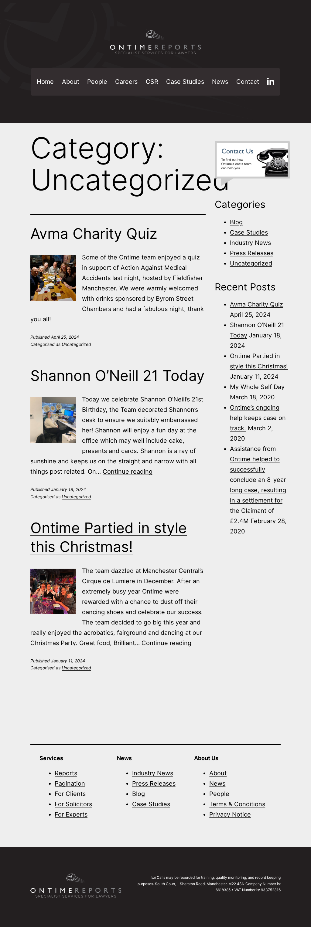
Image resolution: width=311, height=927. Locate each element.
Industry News (250, 242)
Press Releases (251, 253)
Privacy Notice (230, 814)
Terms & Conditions (237, 804)
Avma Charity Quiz (93, 233)
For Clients (70, 793)
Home (45, 81)
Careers (126, 81)
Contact (247, 81)
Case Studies (185, 81)
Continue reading (127, 471)
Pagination (70, 783)
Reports (66, 773)
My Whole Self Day (257, 387)
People (97, 81)
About (70, 81)
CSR (152, 81)
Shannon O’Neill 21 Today (117, 375)
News (220, 81)
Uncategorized (76, 344)
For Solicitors (73, 804)
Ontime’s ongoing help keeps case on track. (258, 418)
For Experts (71, 814)
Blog (236, 222)
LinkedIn (270, 82)
